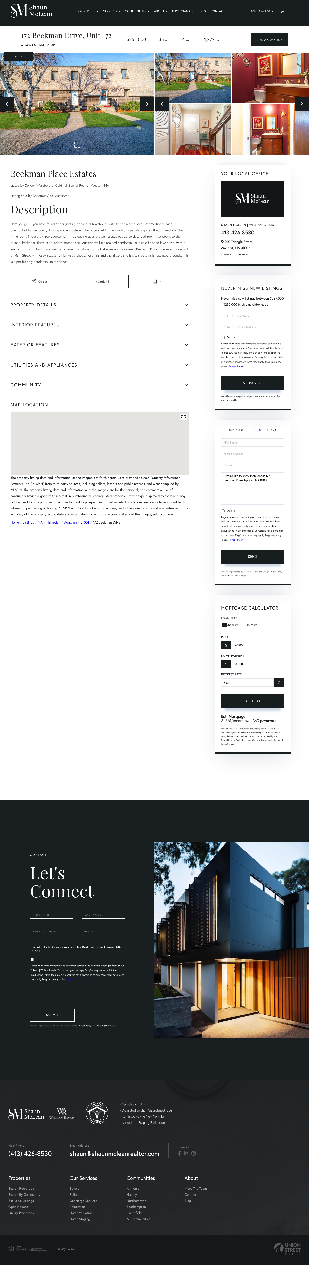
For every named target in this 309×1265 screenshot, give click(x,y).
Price (225, 637)
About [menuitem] (159, 11)
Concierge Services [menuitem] (83, 1200)
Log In (269, 11)
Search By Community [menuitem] (24, 1194)
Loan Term (230, 618)
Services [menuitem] (110, 11)
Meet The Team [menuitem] (196, 1188)
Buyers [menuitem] (74, 1188)
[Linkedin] (186, 1153)
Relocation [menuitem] (77, 1207)
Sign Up (255, 11)
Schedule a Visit (268, 430)
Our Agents (243, 254)
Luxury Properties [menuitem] (21, 1213)
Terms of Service (232, 575)
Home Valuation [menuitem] (81, 1213)
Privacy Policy (236, 366)
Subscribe (252, 383)
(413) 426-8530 (30, 1153)
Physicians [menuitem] (181, 11)
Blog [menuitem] (202, 11)
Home (15, 522)
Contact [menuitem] (218, 11)
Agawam (70, 522)
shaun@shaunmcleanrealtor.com (115, 1153)
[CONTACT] (269, 39)
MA (40, 522)
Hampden (53, 522)
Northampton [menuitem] (136, 1200)
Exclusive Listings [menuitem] (21, 1200)
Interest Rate (231, 674)
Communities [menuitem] (136, 11)
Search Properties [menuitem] (21, 1188)
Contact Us (228, 254)
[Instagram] (193, 1153)
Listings (28, 522)
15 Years (252, 625)
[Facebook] (179, 1153)
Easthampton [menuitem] (136, 1207)
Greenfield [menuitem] (134, 1213)
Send (252, 556)
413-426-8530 (237, 232)
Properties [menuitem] (87, 11)
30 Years (232, 625)
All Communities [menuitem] (139, 1219)
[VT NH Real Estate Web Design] (287, 1249)
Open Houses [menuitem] (18, 1207)
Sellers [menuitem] (74, 1194)
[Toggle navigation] (295, 11)
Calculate (253, 701)
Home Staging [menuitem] (80, 1219)
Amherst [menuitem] (133, 1188)
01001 (85, 522)
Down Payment (232, 655)
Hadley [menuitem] (132, 1194)
